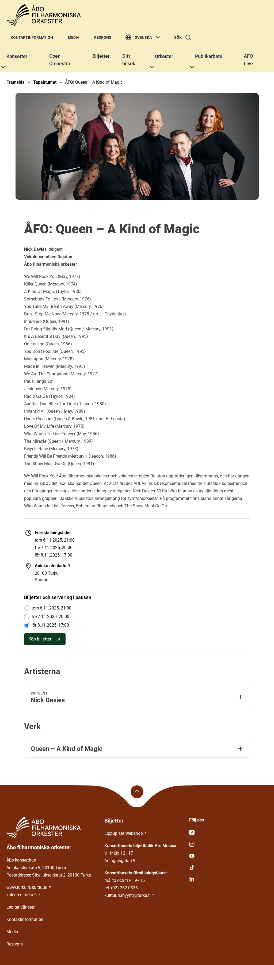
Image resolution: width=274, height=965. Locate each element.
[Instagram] (228, 844)
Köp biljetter (40, 639)
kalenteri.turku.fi (21, 894)
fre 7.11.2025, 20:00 (50, 616)
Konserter (16, 56)
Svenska (143, 37)
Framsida (15, 82)
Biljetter (100, 56)
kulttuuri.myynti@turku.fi (127, 895)
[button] (3, 67)
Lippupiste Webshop (123, 833)
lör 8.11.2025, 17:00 (50, 625)
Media (73, 37)
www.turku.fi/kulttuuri (26, 887)
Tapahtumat (44, 82)
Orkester (164, 56)
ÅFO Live (248, 59)
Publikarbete (208, 56)
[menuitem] (31, 37)
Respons (102, 37)
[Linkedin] (228, 879)
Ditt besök (128, 59)
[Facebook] (228, 832)
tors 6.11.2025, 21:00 (51, 608)
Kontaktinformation (32, 37)
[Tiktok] (228, 867)
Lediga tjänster (20, 907)
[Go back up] (137, 791)
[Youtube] (228, 856)
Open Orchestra (59, 59)
